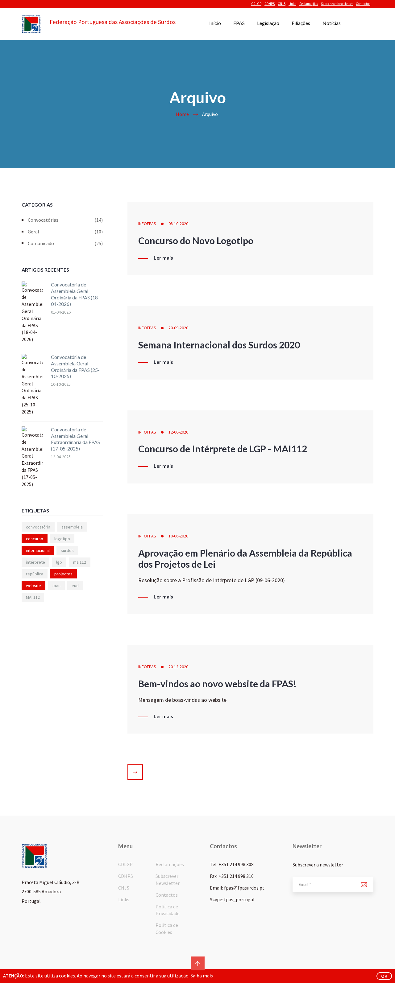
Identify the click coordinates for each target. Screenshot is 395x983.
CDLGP (256, 4)
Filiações (301, 23)
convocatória (38, 527)
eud (75, 585)
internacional (38, 550)
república (34, 574)
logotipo (62, 538)
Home (182, 114)
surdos (67, 550)
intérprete (35, 562)
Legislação (268, 23)
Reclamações (308, 4)
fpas (56, 585)
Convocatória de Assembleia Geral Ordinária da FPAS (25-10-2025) (75, 366)
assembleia (72, 527)
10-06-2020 (178, 536)
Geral (65, 231)
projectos (63, 574)
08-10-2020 (178, 223)
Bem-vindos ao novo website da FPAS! (217, 683)
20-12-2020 (178, 666)
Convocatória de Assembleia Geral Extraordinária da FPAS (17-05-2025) (75, 438)
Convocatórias (65, 220)
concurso (34, 538)
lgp (59, 562)
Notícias (331, 23)
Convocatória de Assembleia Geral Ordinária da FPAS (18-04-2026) (75, 294)
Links (292, 4)
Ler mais (163, 258)
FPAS (239, 23)
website (33, 585)
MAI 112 (33, 597)
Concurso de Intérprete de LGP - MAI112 (222, 448)
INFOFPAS (147, 223)
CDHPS (269, 4)
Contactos (363, 4)
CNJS (281, 4)
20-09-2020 (178, 328)
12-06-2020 (178, 432)
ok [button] (384, 976)
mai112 (79, 562)
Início (215, 23)
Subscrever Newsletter (337, 4)
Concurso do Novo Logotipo (195, 240)
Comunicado (65, 243)
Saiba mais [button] (201, 976)
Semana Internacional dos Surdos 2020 (219, 344)
